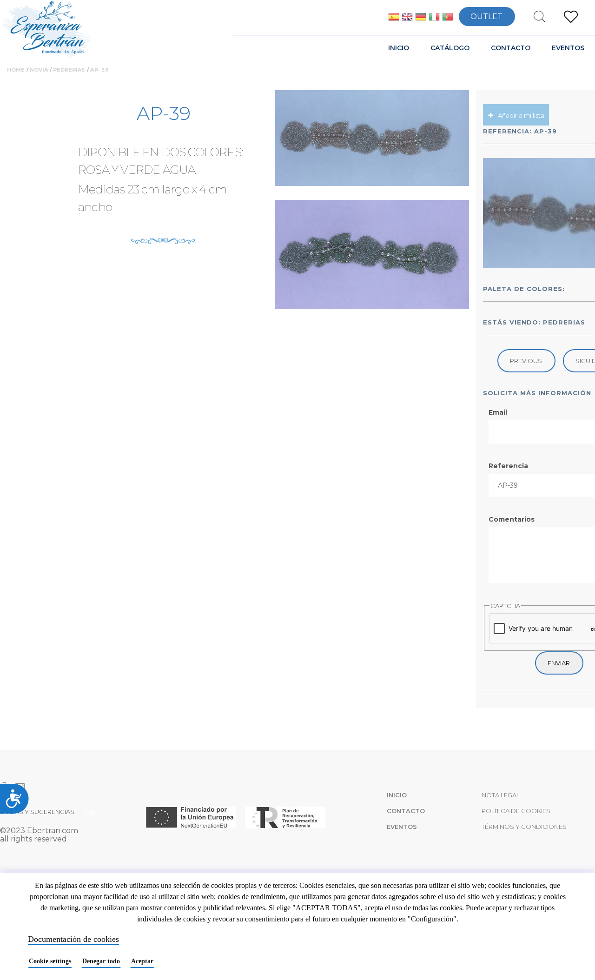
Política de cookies (516, 810)
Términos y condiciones (524, 826)
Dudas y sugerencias (37, 811)
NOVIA (39, 69)
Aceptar (142, 961)
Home (16, 69)
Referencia (508, 466)
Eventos (568, 48)
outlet (486, 16)
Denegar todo (101, 961)
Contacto (510, 48)
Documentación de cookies (73, 939)
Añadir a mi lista (521, 115)
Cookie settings (50, 961)
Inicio (398, 48)
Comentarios (512, 519)
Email (498, 412)
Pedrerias (69, 69)
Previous (526, 360)
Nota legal (501, 795)
